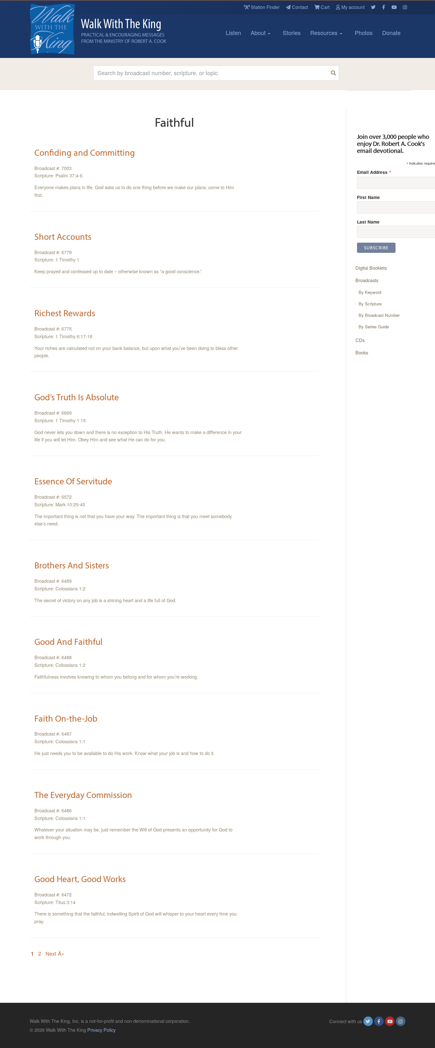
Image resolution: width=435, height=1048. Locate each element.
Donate (391, 32)
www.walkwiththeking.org (379, 1029)
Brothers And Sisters (71, 565)
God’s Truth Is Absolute (76, 397)
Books (361, 352)
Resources (324, 32)
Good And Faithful (68, 641)
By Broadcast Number (379, 315)
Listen (233, 32)
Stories (292, 32)
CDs (360, 340)
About (259, 32)
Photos (364, 32)
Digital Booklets (371, 267)
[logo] (58, 29)
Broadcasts (366, 280)
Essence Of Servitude (73, 481)
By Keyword (370, 292)
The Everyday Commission (83, 794)
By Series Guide (374, 327)
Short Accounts (62, 236)
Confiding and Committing (84, 152)
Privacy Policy (101, 1029)
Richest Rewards (64, 312)
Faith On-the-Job (65, 718)
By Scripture (370, 304)
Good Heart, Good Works (80, 878)
